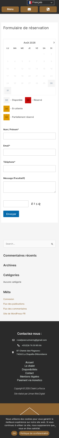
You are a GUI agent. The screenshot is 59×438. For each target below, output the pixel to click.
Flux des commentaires (15, 308)
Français (37, 2)
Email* (6, 145)
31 (8, 90)
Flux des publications (13, 304)
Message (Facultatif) (14, 178)
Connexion (8, 299)
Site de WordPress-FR (14, 313)
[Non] (55, 426)
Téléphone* (9, 162)
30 (51, 83)
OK (14, 433)
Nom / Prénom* (11, 129)
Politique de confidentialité (34, 433)
